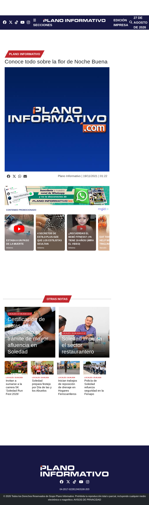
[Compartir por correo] (25, 176)
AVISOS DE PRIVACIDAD (87, 499)
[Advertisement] (57, 271)
